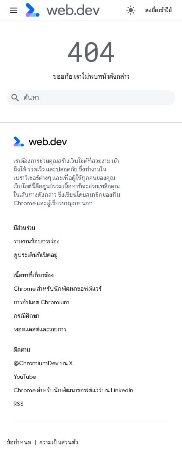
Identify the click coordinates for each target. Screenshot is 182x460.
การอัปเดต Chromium (41, 302)
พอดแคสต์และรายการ (40, 329)
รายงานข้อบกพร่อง (37, 241)
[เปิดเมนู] (13, 10)
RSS (19, 404)
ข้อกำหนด (19, 442)
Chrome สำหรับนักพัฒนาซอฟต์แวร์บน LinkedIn (73, 390)
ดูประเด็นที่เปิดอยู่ (36, 255)
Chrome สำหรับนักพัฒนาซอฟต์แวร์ (58, 288)
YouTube (25, 376)
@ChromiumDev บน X (43, 363)
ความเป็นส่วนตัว (58, 442)
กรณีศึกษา (26, 316)
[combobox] (91, 97)
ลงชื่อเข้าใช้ (158, 10)
